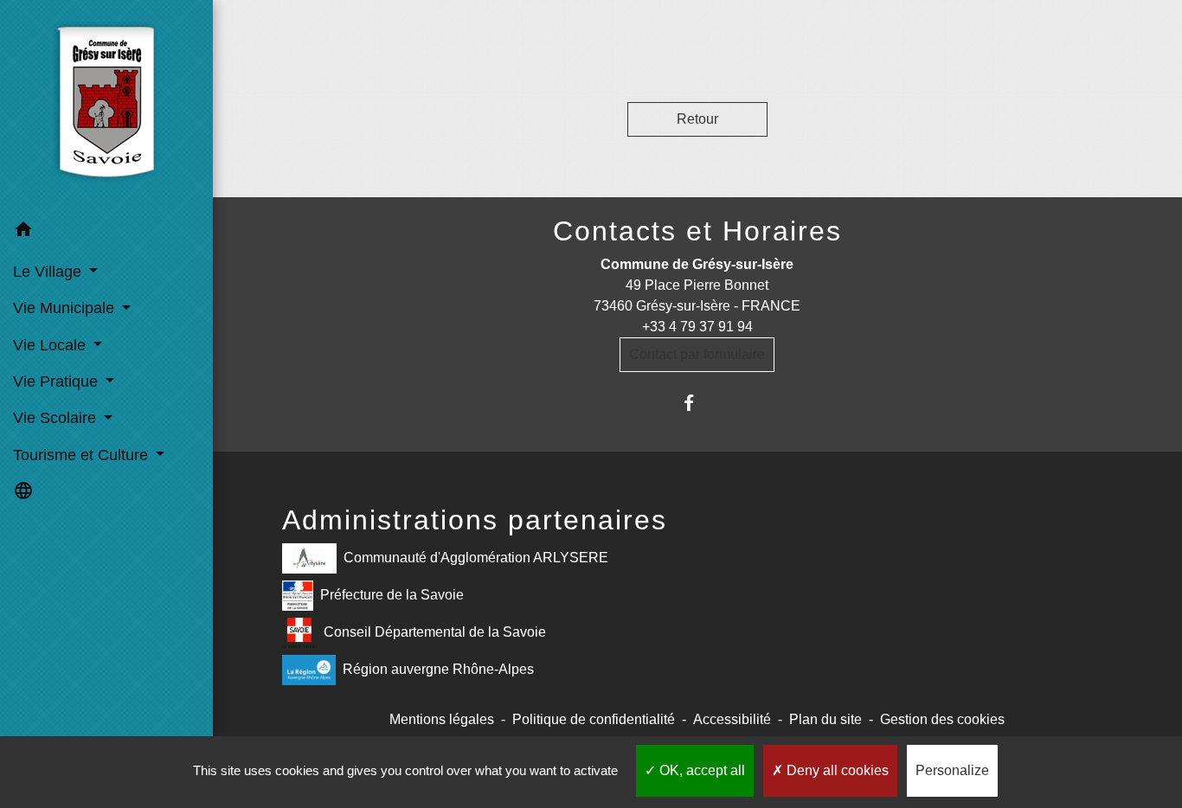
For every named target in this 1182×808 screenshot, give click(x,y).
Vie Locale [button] (51, 345)
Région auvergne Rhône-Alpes (438, 669)
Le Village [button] (49, 271)
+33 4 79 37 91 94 (697, 326)
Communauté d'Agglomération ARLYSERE (476, 557)
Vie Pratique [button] (57, 381)
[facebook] (697, 402)
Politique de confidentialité (593, 719)
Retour (697, 119)
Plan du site (825, 719)
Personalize (952, 770)
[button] (106, 232)
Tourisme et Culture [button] (82, 455)
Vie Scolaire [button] (56, 417)
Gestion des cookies (942, 719)
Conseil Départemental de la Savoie (435, 632)
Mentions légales (441, 719)
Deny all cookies (836, 770)
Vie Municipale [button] (66, 308)
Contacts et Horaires (697, 231)
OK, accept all (700, 770)
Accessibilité (732, 719)
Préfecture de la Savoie (392, 594)
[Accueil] (106, 106)
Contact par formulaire (697, 354)
